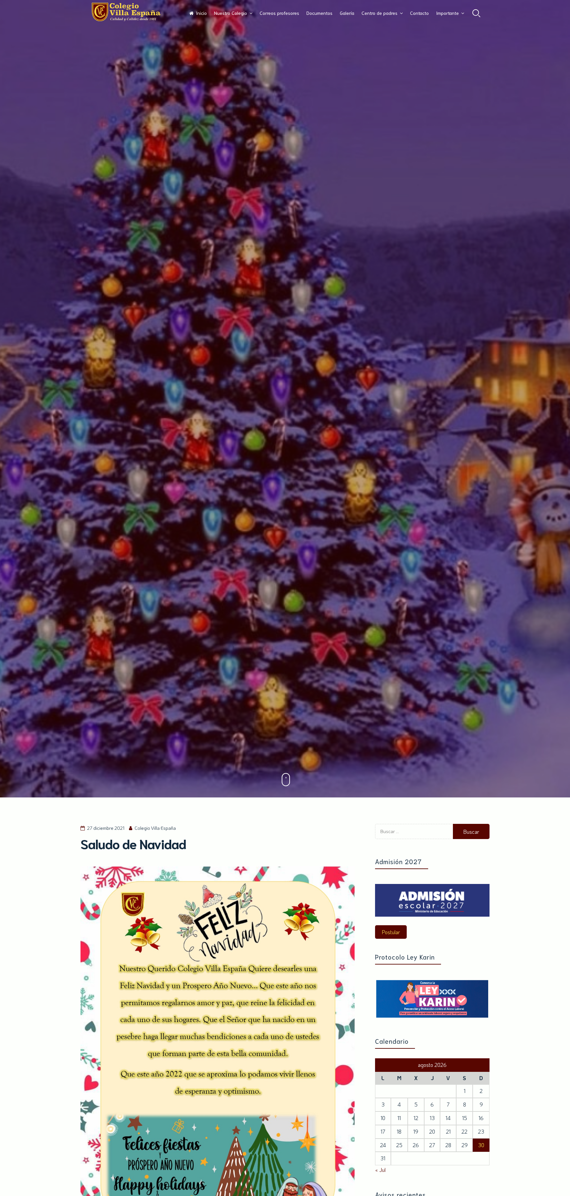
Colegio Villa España (155, 828)
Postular (391, 932)
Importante (447, 13)
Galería (347, 13)
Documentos (319, 13)
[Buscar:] (414, 836)
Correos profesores (279, 13)
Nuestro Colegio (230, 13)
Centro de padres (379, 13)
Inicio (201, 13)
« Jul (380, 1169)
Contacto (419, 13)
